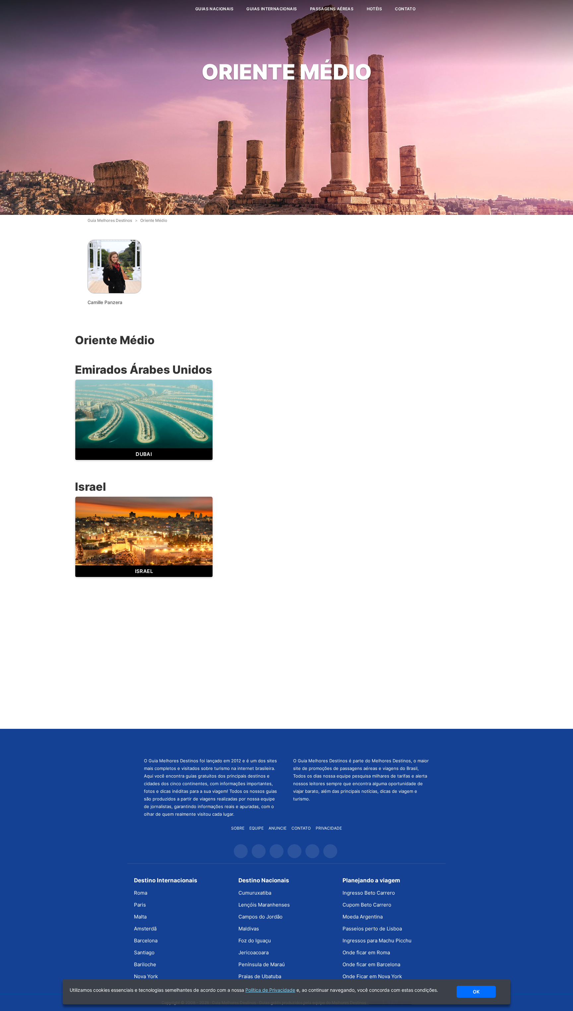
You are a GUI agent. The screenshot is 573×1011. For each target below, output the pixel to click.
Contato (405, 8)
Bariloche (145, 964)
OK (476, 991)
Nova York (146, 976)
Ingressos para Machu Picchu (377, 940)
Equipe (256, 828)
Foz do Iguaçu (254, 940)
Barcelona (146, 940)
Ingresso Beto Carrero (369, 893)
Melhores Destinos (361, 742)
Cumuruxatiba (254, 893)
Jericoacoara (253, 952)
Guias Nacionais (214, 8)
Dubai (144, 454)
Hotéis (374, 8)
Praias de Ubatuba (259, 976)
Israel (144, 571)
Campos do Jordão (260, 917)
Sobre (237, 828)
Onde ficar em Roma (366, 952)
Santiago (144, 952)
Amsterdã (145, 928)
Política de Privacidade (270, 990)
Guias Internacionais (271, 8)
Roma (140, 893)
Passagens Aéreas (331, 8)
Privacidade (329, 828)
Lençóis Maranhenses (264, 905)
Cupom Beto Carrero (367, 905)
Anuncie (277, 828)
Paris (140, 905)
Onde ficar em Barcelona (371, 964)
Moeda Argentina (363, 917)
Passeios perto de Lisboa (372, 928)
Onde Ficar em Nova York (372, 976)
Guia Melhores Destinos (150, 9)
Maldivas (248, 928)
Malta (140, 917)
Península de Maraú (261, 964)
